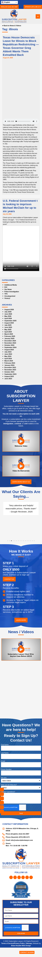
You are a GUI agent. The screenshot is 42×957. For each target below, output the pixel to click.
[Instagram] (2, 794)
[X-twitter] (2, 798)
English (7, 2)
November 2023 (10, 378)
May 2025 (8, 338)
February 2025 (9, 345)
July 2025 (7, 334)
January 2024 (9, 374)
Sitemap (30, 953)
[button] (9, 7)
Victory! (7, 307)
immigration (17, 432)
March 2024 (8, 370)
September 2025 (10, 329)
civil (36, 432)
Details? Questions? (8, 804)
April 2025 (8, 341)
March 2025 (8, 343)
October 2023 (9, 381)
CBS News (16, 141)
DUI (5, 296)
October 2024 (9, 354)
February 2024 (9, 372)
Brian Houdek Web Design (22, 955)
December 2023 (10, 376)
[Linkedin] (2, 803)
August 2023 (9, 385)
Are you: (4, 789)
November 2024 (10, 352)
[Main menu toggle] (38, 16)
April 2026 (8, 327)
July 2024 (7, 361)
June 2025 (8, 336)
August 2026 (9, 318)
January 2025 (9, 347)
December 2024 (10, 349)
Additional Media (11, 294)
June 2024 (8, 363)
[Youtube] (2, 811)
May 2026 (8, 325)
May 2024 (8, 365)
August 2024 (9, 358)
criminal (27, 432)
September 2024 (10, 356)
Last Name (5, 765)
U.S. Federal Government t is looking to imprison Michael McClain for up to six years (21, 215)
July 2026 (7, 320)
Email (3, 773)
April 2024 (8, 367)
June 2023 (8, 387)
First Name (5, 756)
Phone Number (7, 781)
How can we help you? (9, 797)
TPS (5, 303)
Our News (8, 298)
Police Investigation (12, 300)
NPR (23, 175)
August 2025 (9, 332)
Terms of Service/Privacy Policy (13, 953)
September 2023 (10, 383)
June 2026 (8, 323)
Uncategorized (10, 305)
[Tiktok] (2, 807)
